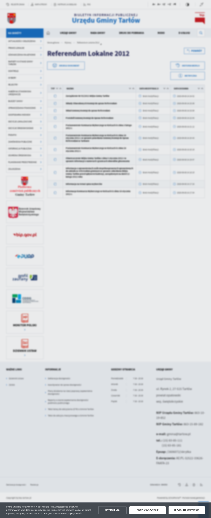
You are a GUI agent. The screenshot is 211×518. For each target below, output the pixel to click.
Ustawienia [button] (112, 510)
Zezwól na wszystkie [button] (186, 510)
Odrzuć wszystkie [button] (148, 510)
